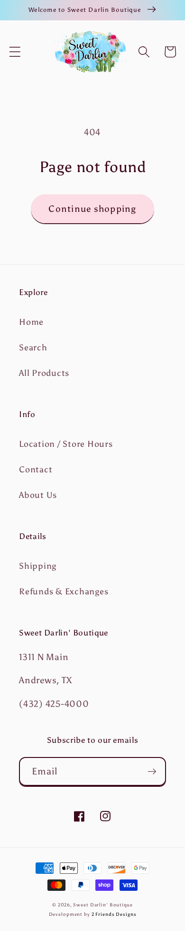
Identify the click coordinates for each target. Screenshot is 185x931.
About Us (38, 495)
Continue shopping (92, 208)
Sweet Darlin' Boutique (102, 905)
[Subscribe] (152, 771)
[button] (15, 52)
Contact (35, 469)
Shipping (37, 566)
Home (31, 322)
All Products (44, 373)
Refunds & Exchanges (63, 591)
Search (33, 347)
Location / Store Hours (66, 444)
